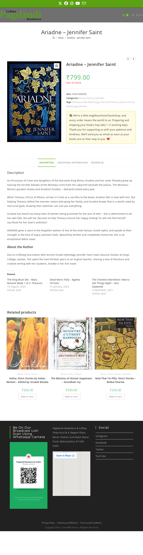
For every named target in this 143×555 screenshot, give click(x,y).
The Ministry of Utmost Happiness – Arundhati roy (71, 380)
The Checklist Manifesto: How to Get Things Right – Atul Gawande (110, 283)
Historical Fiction (109, 102)
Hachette (99, 98)
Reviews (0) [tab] (97, 162)
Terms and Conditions (90, 522)
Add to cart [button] (27, 396)
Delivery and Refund (67, 522)
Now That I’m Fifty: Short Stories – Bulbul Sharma (115, 380)
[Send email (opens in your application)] (83, 3)
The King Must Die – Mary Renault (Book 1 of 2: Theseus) (24, 281)
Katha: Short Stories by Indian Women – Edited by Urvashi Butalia (27, 380)
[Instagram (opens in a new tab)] (71, 3)
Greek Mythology (90, 102)
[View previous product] (128, 58)
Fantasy (76, 102)
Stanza (34, 373)
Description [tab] (46, 162)
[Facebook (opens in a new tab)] (66, 3)
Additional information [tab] (72, 162)
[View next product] (133, 58)
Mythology (72, 106)
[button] (56, 66)
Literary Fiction (126, 102)
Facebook (101, 442)
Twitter (100, 449)
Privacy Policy (48, 522)
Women (83, 106)
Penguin (78, 373)
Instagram (101, 436)
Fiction (89, 98)
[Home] (53, 37)
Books (82, 98)
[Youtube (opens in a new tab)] (77, 3)
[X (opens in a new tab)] (60, 3)
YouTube (101, 456)
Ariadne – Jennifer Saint (79, 37)
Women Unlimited (122, 373)
